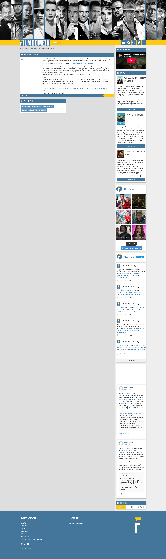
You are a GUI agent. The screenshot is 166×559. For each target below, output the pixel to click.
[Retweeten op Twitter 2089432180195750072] (122, 354)
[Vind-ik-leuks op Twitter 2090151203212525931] (126, 314)
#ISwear (122, 307)
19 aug (133, 303)
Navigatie (57, 42)
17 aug (133, 341)
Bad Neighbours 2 (36, 106)
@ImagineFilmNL (122, 311)
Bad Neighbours (26, 106)
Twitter (121, 507)
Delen (122, 435)
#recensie (128, 273)
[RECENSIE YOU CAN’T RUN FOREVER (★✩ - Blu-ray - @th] (139, 217)
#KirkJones (120, 309)
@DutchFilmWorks (123, 277)
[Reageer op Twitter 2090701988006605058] (118, 297)
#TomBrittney (130, 275)
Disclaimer (24, 531)
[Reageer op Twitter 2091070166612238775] (118, 280)
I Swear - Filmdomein (127, 474)
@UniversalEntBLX (137, 294)
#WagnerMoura (140, 347)
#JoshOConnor (138, 292)
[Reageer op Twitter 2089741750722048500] (118, 335)
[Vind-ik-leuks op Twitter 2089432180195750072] (126, 354)
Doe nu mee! (131, 109)
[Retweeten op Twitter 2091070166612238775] (122, 280)
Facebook (131, 507)
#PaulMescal (128, 292)
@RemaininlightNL (135, 311)
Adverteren (25, 537)
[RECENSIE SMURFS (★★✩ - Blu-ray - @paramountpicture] (123, 217)
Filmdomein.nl (26, 548)
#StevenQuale (121, 275)
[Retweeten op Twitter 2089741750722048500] (122, 335)
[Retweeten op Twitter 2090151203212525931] (122, 314)
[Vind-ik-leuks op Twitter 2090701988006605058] (126, 297)
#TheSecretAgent (125, 345)
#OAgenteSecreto (129, 347)
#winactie (120, 292)
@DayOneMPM (126, 294)
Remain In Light (124, 401)
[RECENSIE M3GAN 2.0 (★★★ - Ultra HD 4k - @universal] (139, 232)
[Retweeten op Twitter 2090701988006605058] (122, 297)
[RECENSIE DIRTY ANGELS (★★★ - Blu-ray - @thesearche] (123, 232)
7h (132, 266)
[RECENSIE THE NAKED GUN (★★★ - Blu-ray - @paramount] (123, 201)
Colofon (23, 523)
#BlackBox (135, 273)
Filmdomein (24, 48)
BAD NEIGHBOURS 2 (48, 59)
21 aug (133, 286)
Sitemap (24, 534)
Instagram (141, 507)
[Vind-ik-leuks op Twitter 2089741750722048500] (126, 335)
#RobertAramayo (130, 309)
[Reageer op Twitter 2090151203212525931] (118, 314)
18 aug (133, 320)
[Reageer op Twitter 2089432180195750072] (118, 354)
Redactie (24, 526)
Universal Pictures (48, 106)
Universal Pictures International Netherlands (34, 110)
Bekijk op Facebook (125, 433)
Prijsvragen (33, 48)
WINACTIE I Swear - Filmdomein (130, 413)
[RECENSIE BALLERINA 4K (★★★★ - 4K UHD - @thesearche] (139, 201)
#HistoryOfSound (125, 290)
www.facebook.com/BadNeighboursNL (82, 64)
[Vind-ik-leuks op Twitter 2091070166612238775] (126, 280)
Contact (23, 528)
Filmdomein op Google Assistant (32, 539)
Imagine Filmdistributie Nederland (130, 399)
